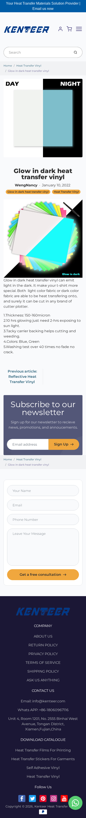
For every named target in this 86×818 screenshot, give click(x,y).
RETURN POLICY (43, 645)
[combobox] (36, 52)
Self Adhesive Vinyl (43, 768)
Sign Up (61, 444)
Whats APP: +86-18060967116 (43, 710)
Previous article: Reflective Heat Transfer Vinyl (22, 376)
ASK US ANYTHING (43, 680)
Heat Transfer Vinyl (28, 65)
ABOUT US (43, 636)
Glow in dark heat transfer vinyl (28, 70)
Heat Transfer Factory (64, 806)
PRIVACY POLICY (43, 654)
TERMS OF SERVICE (43, 663)
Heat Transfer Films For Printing (43, 750)
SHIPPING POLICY (43, 671)
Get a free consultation (40, 574)
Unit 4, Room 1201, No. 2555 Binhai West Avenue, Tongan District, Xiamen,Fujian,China (43, 724)
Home (8, 65)
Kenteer (40, 806)
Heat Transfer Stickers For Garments (43, 759)
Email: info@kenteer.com (43, 701)
